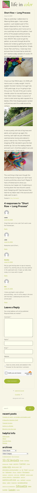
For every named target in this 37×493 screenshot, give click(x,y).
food (26, 470)
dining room (15, 467)
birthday (26, 460)
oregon (22, 475)
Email (6, 348)
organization (16, 477)
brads (10, 464)
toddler (4, 490)
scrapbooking (22, 483)
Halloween (8, 472)
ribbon (4, 483)
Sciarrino (14, 483)
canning (15, 464)
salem (9, 483)
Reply (5, 229)
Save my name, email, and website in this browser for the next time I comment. (18, 366)
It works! (17, 394)
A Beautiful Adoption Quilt (10, 420)
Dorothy (6, 260)
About (4, 439)
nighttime (10, 475)
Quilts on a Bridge (7, 426)
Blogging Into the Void (9, 429)
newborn (4, 475)
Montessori (26, 472)
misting (19, 472)
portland (22, 480)
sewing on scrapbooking (8, 486)
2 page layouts (6, 456)
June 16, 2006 (8, 242)
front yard (30, 470)
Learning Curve (19, 390)
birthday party (5, 464)
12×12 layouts (10, 460)
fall (22, 470)
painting (23, 477)
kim (5, 286)
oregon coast (29, 475)
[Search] (30, 408)
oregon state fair (7, 477)
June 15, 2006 (8, 220)
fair (20, 470)
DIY (21, 467)
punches (28, 480)
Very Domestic (14, 198)
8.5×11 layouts (15, 456)
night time (16, 475)
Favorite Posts (6, 441)
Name (6, 339)
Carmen (22, 464)
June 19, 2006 (8, 289)
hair (3, 472)
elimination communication (10, 470)
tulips (18, 490)
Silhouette (21, 486)
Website (6, 356)
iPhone (14, 472)
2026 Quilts (5, 436)
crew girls (6, 467)
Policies (4, 443)
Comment (7, 317)
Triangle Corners (7, 423)
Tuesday (12, 489)
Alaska (22, 460)
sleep (29, 486)
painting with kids (9, 480)
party (18, 480)
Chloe (28, 464)
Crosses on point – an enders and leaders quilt (16, 417)
